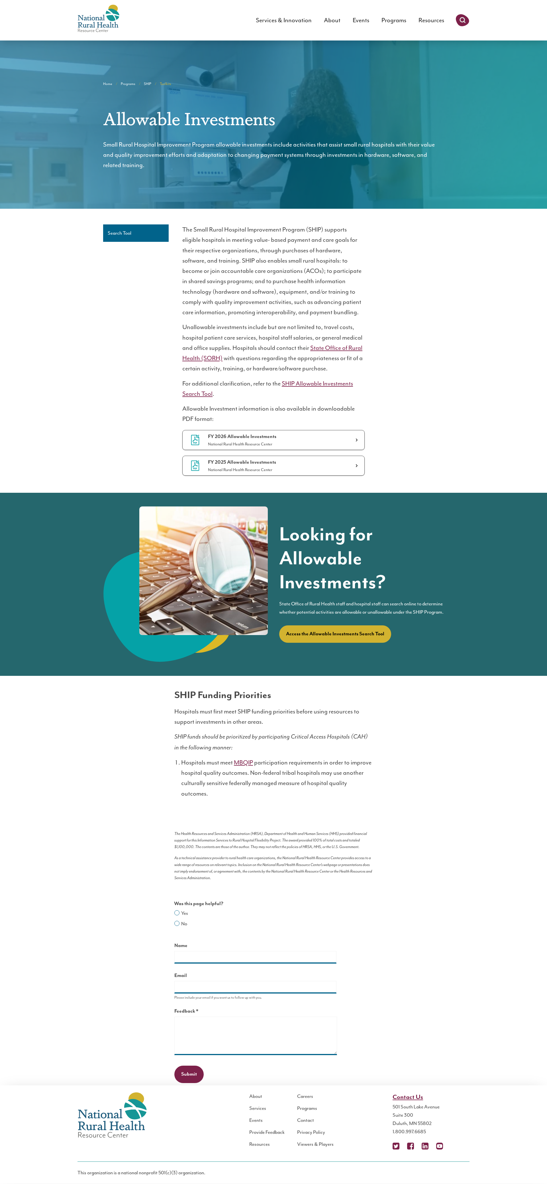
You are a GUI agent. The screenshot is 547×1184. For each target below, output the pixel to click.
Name (180, 945)
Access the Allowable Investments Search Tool (335, 634)
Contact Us (408, 1097)
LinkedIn (425, 1146)
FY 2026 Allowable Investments (242, 436)
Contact (305, 1120)
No (184, 924)
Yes (184, 913)
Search (463, 20)
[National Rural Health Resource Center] (98, 19)
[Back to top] (531, 1168)
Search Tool (119, 233)
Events (361, 20)
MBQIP (243, 763)
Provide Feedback (267, 1132)
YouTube (439, 1146)
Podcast (454, 1146)
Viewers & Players (315, 1144)
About (332, 20)
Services (257, 1108)
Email (180, 975)
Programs (393, 20)
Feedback (196, 1011)
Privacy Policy (311, 1132)
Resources (431, 20)
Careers (305, 1096)
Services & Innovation (284, 20)
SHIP (147, 84)
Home (107, 84)
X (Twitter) (396, 1146)
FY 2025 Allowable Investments (242, 462)
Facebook (410, 1146)
